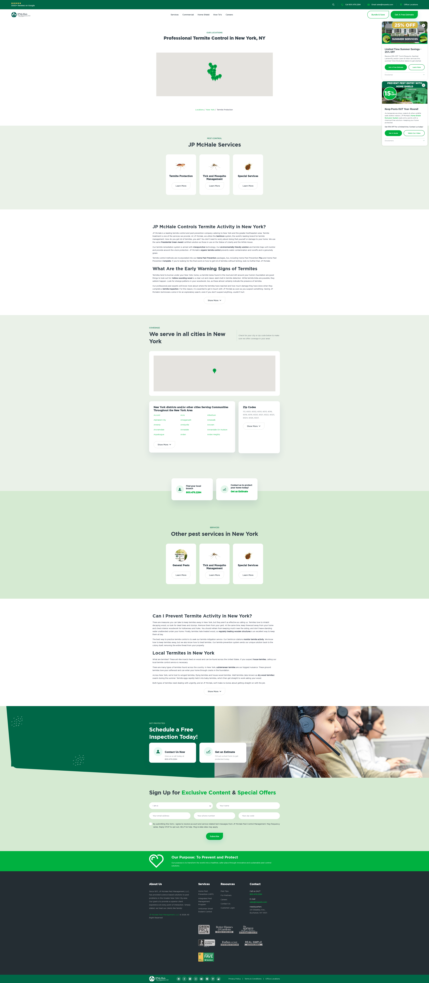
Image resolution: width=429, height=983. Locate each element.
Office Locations (272, 979)
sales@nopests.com (258, 902)
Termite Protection (181, 176)
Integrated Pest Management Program (205, 901)
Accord (157, 415)
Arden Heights (213, 434)
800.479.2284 (256, 894)
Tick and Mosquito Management (214, 177)
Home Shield (203, 14)
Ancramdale (159, 430)
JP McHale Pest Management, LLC (164, 915)
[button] (214, 75)
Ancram (210, 425)
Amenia (157, 425)
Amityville (184, 425)
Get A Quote (393, 133)
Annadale (184, 430)
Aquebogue (159, 434)
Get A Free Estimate (396, 67)
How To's (217, 14)
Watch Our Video (414, 133)
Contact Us (225, 904)
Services (175, 14)
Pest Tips (225, 891)
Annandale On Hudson (217, 430)
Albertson (211, 415)
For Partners (226, 895)
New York (210, 110)
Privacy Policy (234, 979)
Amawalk (211, 420)
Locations (199, 110)
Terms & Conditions (253, 979)
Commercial (188, 14)
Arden (183, 434)
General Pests (181, 565)
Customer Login (228, 908)
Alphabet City (160, 420)
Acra (182, 415)
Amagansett (185, 420)
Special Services (248, 176)
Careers (229, 14)
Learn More (417, 67)
